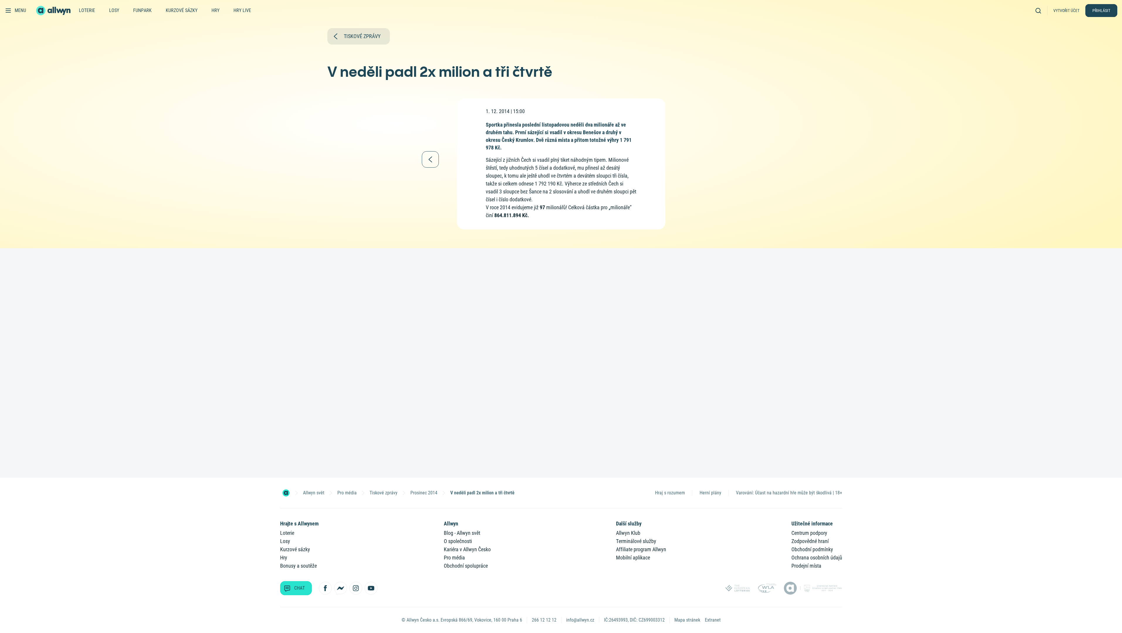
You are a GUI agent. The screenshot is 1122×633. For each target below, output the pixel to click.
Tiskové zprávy (383, 493)
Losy (114, 10)
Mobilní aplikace (633, 557)
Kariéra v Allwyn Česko (467, 549)
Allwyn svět (313, 493)
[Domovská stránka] (286, 493)
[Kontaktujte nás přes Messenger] (340, 588)
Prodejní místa (806, 566)
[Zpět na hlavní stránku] (54, 10)
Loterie (87, 10)
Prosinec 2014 (423, 493)
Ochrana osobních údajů (816, 557)
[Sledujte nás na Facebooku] (325, 588)
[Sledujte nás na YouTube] (371, 588)
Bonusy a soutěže (298, 566)
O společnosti (458, 541)
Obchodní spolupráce (466, 566)
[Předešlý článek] (430, 159)
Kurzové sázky (181, 10)
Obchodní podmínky (812, 549)
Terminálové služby (636, 541)
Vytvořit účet (1066, 10)
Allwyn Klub (628, 533)
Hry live (242, 10)
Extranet (713, 620)
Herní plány (710, 493)
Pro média (347, 493)
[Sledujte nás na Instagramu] (355, 588)
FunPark (142, 10)
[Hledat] (1040, 10)
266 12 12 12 (544, 620)
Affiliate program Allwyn (641, 549)
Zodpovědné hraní (810, 541)
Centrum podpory (809, 533)
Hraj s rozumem (670, 493)
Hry (215, 10)
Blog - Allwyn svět (462, 533)
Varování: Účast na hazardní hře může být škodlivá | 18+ (789, 493)
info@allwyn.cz (580, 620)
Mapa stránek (687, 620)
